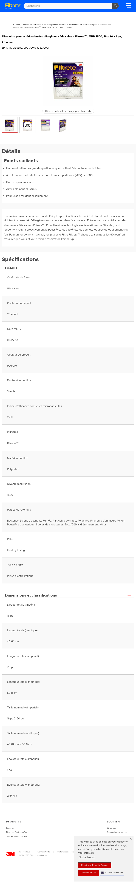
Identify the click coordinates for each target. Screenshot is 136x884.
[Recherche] (115, 6)
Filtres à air (11, 828)
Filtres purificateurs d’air (16, 832)
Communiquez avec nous (117, 832)
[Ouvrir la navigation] (128, 6)
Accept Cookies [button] (88, 873)
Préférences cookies (66, 852)
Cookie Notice (87, 857)
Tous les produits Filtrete (16, 837)
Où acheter (112, 828)
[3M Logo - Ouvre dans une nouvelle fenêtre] (13, 5)
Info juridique (24, 852)
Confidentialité (44, 852)
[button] (112, 873)
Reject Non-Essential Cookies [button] (94, 865)
